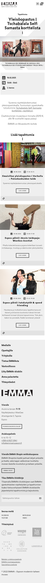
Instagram (26, 515)
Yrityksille (7, 356)
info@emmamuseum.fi (12, 443)
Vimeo (24, 518)
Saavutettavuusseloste (9, 565)
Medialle (6, 345)
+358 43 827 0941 (9, 441)
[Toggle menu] (41, 3)
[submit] (40, 498)
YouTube (5, 518)
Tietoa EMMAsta (10, 361)
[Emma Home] (9, 3)
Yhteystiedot (8, 382)
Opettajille (7, 351)
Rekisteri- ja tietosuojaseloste (12, 559)
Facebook (5, 515)
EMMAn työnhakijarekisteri (11, 562)
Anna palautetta (10, 377)
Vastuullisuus (8, 366)
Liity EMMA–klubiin (12, 372)
